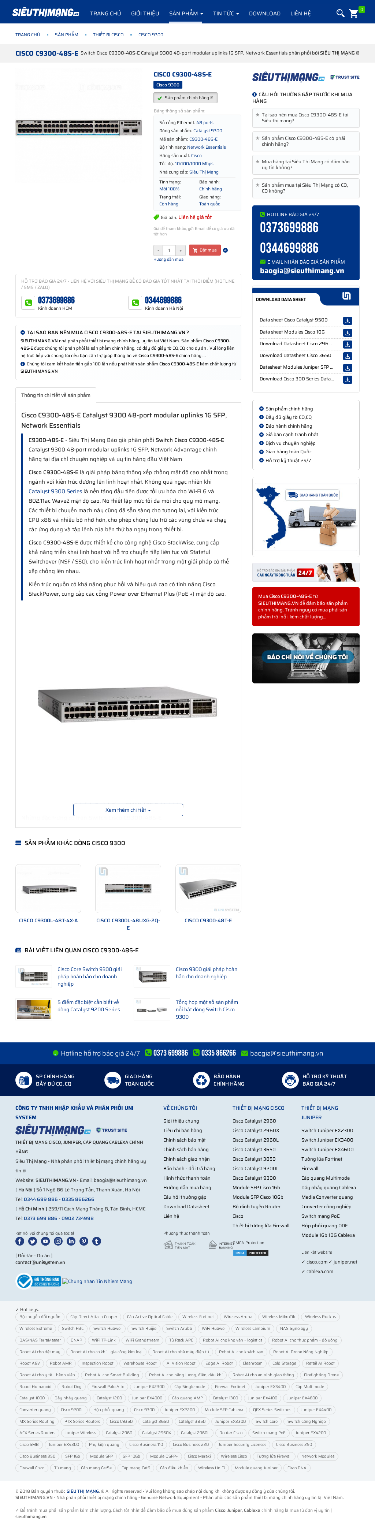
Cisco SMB (29, 1444)
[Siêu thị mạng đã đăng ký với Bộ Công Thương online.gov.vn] (38, 1281)
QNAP (76, 1340)
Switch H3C (72, 1328)
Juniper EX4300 (64, 1444)
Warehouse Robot (140, 1363)
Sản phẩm (184, 13)
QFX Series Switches (272, 1410)
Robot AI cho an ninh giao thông (263, 1375)
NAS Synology (294, 1328)
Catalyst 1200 (109, 1398)
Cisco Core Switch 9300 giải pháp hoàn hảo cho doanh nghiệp (89, 976)
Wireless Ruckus (320, 1317)
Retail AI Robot (320, 1363)
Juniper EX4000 (147, 1398)
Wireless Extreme (35, 1328)
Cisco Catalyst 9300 (254, 1178)
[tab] (306, 117)
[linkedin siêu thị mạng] (72, 1240)
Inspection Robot (98, 1363)
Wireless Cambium (252, 1328)
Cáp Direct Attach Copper (93, 1317)
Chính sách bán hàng (186, 1149)
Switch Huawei (107, 1328)
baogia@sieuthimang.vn (302, 270)
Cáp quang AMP (187, 1398)
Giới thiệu (145, 13)
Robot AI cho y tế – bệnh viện (47, 1375)
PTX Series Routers (82, 1421)
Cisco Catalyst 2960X (256, 1130)
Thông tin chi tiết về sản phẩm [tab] (55, 395)
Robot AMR (61, 1363)
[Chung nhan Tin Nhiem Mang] (97, 1281)
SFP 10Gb (131, 1456)
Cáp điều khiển (174, 1468)
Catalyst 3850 (192, 1421)
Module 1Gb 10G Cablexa (328, 1235)
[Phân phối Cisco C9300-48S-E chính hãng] (306, 77)
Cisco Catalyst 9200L (256, 1168)
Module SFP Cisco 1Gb (256, 1187)
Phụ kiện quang (104, 1444)
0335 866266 (78, 1199)
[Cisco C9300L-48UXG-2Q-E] (128, 888)
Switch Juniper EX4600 (327, 1149)
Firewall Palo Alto (108, 1387)
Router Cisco (230, 1433)
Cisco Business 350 (37, 1456)
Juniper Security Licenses (242, 1444)
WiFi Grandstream (142, 1340)
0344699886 (163, 300)
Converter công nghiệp (326, 1206)
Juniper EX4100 (262, 1398)
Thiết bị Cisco (108, 34)
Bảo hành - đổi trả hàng (189, 1168)
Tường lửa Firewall (274, 1456)
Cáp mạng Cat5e (96, 1468)
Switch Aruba (179, 1328)
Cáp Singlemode (189, 1387)
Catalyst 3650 (155, 1421)
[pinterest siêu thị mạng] (85, 1240)
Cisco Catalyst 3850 (254, 1159)
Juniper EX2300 (149, 1387)
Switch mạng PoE (320, 1216)
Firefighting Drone (321, 1375)
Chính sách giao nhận (186, 1159)
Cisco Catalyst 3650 (254, 1149)
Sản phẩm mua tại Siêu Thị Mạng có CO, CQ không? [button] (303, 188)
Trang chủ (105, 13)
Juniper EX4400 (316, 1410)
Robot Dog (72, 1387)
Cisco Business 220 (191, 1444)
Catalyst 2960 (119, 1433)
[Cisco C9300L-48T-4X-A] (48, 888)
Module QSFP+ (164, 1456)
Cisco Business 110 (146, 1444)
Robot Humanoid (35, 1387)
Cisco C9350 (121, 1421)
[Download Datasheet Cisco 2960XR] (347, 345)
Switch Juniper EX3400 (327, 1140)
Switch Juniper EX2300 (327, 1130)
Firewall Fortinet (230, 1387)
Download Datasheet (186, 1206)
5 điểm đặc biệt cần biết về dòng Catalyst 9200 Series (88, 1005)
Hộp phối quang (108, 1410)
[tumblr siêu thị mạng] (98, 1240)
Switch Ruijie (143, 1328)
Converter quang (35, 1410)
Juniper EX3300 (230, 1421)
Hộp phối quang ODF (324, 1225)
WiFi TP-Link (104, 1340)
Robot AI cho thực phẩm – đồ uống (305, 1340)
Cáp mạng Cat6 (136, 1468)
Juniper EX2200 (179, 1410)
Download (265, 13)
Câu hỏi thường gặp (185, 1197)
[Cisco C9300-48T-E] (208, 888)
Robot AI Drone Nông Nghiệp (300, 1352)
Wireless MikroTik (278, 1317)
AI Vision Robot (181, 1363)
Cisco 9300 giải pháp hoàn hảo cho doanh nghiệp (206, 973)
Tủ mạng (62, 1468)
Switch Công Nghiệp (306, 1421)
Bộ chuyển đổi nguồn (39, 1317)
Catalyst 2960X (156, 1433)
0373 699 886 (40, 1218)
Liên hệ (300, 13)
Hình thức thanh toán (187, 1178)
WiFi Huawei (214, 1328)
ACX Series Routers (37, 1433)
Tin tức (224, 13)
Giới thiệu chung (181, 1121)
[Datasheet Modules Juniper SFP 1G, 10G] (347, 368)
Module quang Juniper (256, 1468)
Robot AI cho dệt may (39, 1352)
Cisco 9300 (144, 1410)
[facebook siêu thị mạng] (21, 1240)
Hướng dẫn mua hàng (187, 1187)
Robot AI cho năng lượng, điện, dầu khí (186, 1375)
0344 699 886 (41, 1199)
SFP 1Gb (72, 1456)
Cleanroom (253, 1363)
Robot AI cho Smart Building (112, 1375)
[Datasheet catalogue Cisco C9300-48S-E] (305, 296)
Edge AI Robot (219, 1363)
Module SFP (101, 1456)
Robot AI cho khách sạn (241, 1352)
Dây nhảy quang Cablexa (328, 1187)
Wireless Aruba (238, 1317)
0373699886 (56, 300)
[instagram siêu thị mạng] (60, 1240)
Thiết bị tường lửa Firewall (261, 1225)
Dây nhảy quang (71, 1398)
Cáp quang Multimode (325, 1178)
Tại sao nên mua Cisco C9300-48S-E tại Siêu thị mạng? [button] (303, 118)
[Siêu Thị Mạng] (45, 13)
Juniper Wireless (80, 1433)
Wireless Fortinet (198, 1317)
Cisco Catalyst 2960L (256, 1140)
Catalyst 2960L (195, 1433)
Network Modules (317, 1456)
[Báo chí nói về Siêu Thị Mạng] (306, 658)
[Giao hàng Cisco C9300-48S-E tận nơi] (306, 517)
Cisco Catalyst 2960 (254, 1121)
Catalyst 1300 (225, 1398)
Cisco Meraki (199, 1456)
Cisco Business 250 (294, 1444)
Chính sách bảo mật (184, 1140)
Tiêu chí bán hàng (182, 1130)
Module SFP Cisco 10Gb (258, 1197)
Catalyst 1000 (32, 1398)
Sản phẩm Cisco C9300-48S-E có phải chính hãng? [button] (301, 141)
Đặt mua (207, 249)
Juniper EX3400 (270, 1387)
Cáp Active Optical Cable (149, 1317)
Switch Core (267, 1421)
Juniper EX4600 (302, 1398)
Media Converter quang (327, 1197)
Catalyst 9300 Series (55, 491)
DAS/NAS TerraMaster (40, 1340)
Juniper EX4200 (311, 1433)
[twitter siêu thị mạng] (34, 1240)
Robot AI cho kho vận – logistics (232, 1340)
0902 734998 (78, 1218)
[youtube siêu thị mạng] (47, 1240)
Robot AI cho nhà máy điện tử (180, 1352)
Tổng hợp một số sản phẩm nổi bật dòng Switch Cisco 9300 (207, 1009)
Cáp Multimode (310, 1387)
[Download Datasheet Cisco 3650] (347, 356)
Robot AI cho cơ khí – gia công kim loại (106, 1352)
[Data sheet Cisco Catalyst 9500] (347, 321)
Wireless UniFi (211, 1468)
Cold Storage (284, 1363)
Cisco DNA (297, 1468)
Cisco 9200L (72, 1410)
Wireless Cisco (234, 1456)
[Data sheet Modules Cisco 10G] (347, 333)
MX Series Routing (37, 1421)
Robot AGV (29, 1363)
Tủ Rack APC (181, 1340)
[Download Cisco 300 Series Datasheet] (347, 380)
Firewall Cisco (31, 1468)
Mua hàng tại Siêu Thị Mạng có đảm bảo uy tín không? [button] (304, 165)
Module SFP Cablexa (224, 1410)
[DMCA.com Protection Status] (251, 1252)
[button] (340, 13)
